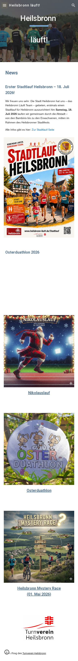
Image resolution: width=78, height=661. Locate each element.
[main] (39, 31)
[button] (4, 5)
